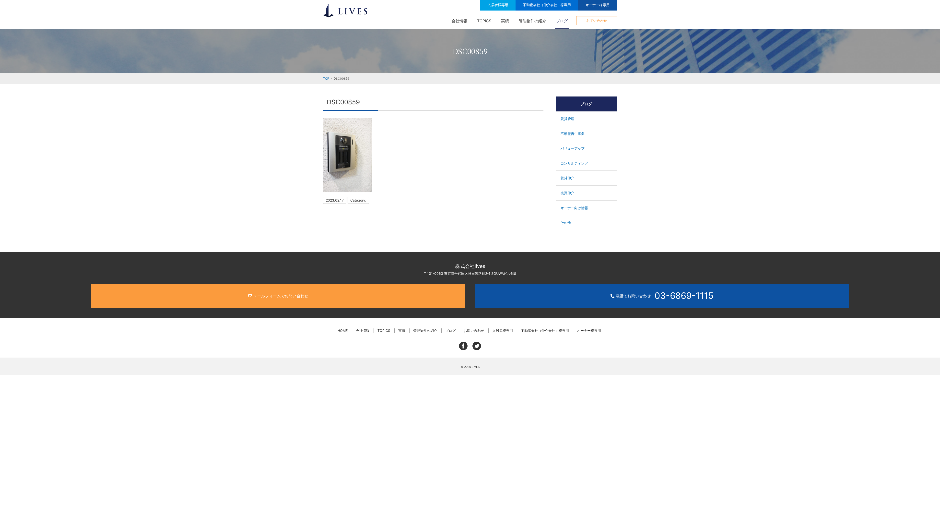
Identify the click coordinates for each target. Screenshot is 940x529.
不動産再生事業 (573, 134)
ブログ (562, 20)
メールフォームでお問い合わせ (280, 295)
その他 (566, 222)
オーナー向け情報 (574, 208)
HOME (343, 330)
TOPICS (484, 20)
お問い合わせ (596, 20)
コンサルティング (574, 163)
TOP (326, 78)
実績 (505, 20)
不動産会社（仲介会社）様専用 (547, 5)
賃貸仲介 (567, 178)
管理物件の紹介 (532, 20)
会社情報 (459, 20)
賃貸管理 (567, 119)
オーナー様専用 (598, 5)
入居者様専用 (498, 5)
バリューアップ (573, 148)
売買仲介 (567, 193)
